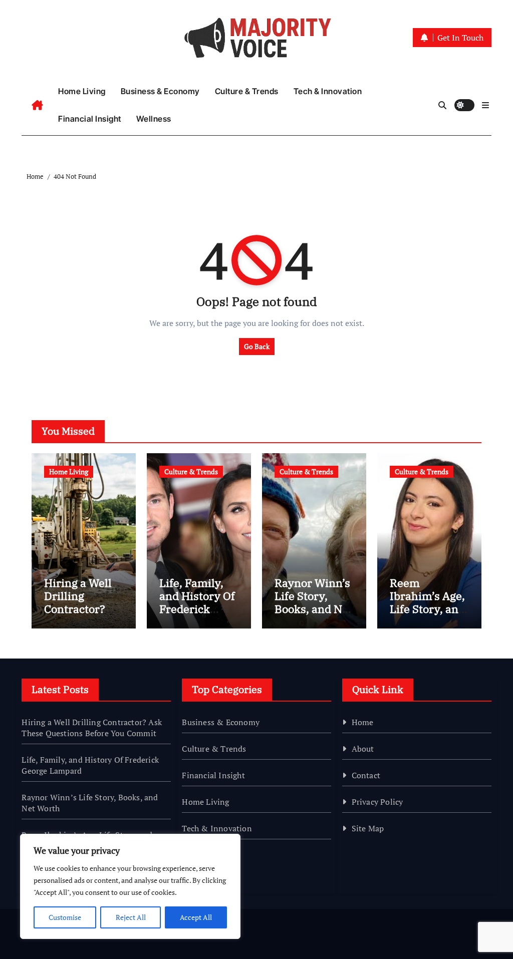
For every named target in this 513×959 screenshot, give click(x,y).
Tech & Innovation (328, 91)
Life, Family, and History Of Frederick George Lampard (197, 609)
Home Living (82, 91)
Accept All (196, 917)
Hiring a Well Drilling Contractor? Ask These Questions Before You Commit (92, 728)
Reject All (131, 917)
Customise (65, 917)
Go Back (257, 346)
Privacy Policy (377, 801)
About (363, 748)
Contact (366, 775)
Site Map (368, 828)
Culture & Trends (247, 91)
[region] (130, 886)
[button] (485, 105)
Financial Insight (89, 119)
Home (363, 722)
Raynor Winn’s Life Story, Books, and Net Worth (313, 602)
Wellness (153, 119)
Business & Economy (160, 91)
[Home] (37, 105)
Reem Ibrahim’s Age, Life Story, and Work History (427, 602)
